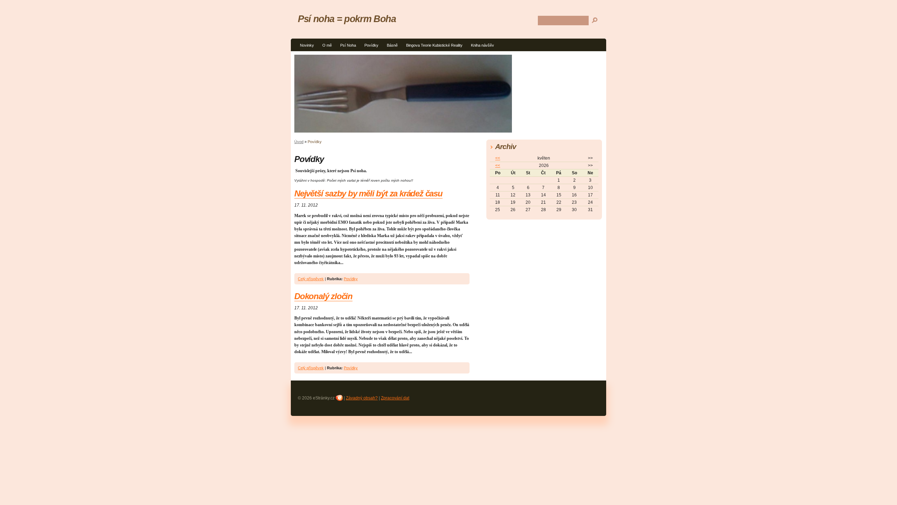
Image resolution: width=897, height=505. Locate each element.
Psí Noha (348, 45)
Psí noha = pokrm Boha (347, 18)
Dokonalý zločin (323, 296)
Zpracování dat (395, 398)
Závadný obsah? (362, 398)
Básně (392, 45)
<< (497, 158)
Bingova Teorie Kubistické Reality (434, 45)
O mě (327, 45)
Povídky (371, 45)
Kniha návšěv (482, 45)
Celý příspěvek (311, 279)
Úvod (298, 142)
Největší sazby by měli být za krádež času (368, 193)
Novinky (307, 45)
